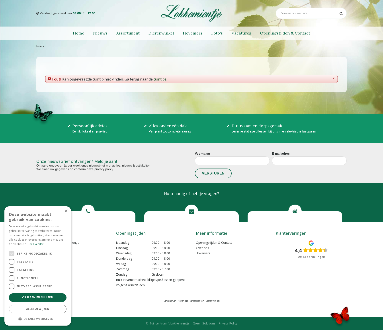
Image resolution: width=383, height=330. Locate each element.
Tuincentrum (169, 300)
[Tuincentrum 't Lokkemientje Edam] (191, 13)
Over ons (202, 248)
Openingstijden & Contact (214, 242)
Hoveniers (203, 253)
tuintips (160, 79)
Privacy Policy (228, 323)
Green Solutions (204, 323)
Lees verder (35, 244)
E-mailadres (281, 153)
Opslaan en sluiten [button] (37, 297)
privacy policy (103, 169)
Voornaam (202, 153)
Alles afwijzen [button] (37, 309)
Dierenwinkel (212, 300)
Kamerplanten (197, 300)
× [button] (66, 211)
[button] (37, 318)
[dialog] (37, 266)
